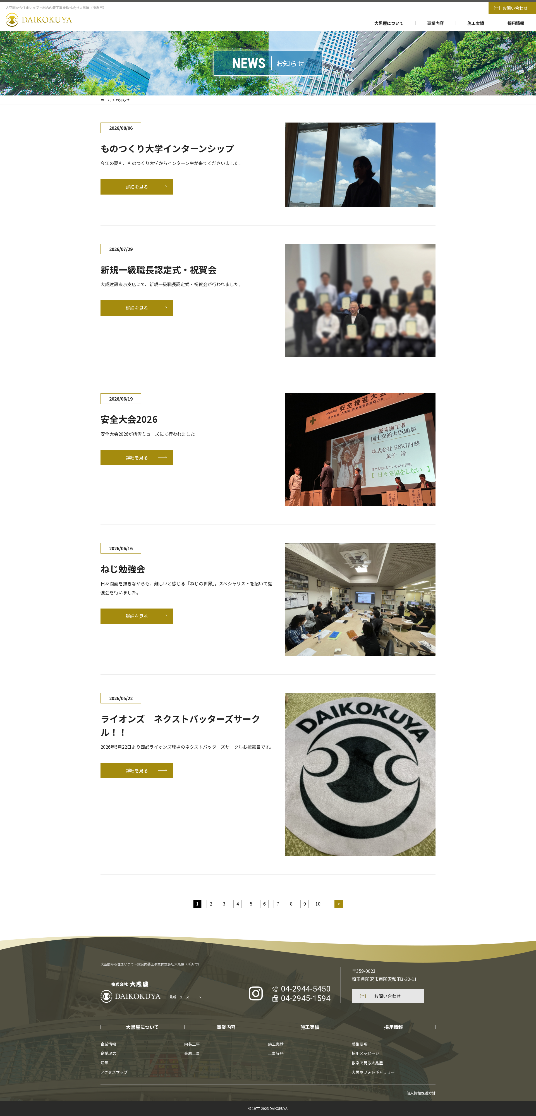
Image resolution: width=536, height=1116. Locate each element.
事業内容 (435, 23)
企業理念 (108, 1053)
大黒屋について (389, 23)
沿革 (104, 1062)
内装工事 (192, 1044)
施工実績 (475, 23)
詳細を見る (137, 186)
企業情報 (108, 1044)
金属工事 (192, 1053)
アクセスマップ (114, 1072)
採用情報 (516, 23)
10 (317, 903)
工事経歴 (276, 1053)
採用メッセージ (365, 1053)
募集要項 (359, 1044)
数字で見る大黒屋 (367, 1062)
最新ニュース (179, 996)
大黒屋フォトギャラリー (373, 1072)
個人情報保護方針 (421, 1093)
